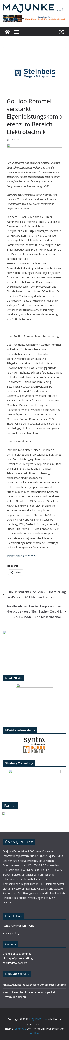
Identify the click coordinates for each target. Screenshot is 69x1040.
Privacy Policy (11, 933)
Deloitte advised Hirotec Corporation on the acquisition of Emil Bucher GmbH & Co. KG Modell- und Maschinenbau (34, 611)
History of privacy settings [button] (18, 958)
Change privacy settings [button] (17, 953)
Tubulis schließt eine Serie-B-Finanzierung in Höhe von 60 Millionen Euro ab (36, 594)
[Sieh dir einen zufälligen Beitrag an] (61, 31)
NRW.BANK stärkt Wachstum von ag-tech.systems (34, 984)
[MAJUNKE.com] (7, 31)
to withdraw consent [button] (15, 963)
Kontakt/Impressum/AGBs (18, 925)
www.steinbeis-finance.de (22, 556)
